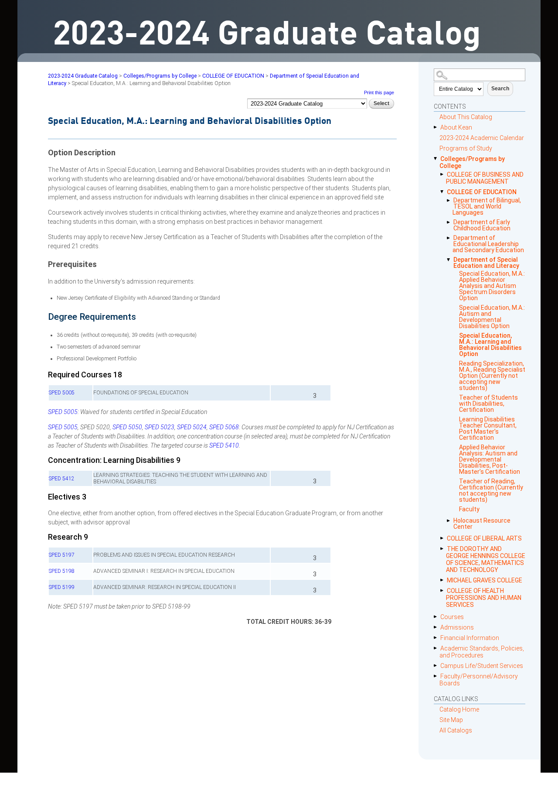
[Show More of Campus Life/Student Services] (437, 665)
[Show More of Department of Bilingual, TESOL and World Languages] (450, 200)
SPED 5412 (62, 479)
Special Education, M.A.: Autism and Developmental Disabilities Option (492, 317)
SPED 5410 (224, 445)
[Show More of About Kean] (437, 127)
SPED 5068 (224, 427)
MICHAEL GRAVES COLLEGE (484, 580)
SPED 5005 (62, 393)
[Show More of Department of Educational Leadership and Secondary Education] (450, 238)
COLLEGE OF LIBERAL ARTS (484, 538)
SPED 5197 (62, 555)
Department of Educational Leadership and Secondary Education (488, 244)
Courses (452, 616)
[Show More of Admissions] (437, 627)
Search (500, 89)
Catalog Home (459, 709)
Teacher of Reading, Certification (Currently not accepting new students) (491, 490)
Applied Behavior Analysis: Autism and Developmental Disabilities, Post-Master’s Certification (489, 459)
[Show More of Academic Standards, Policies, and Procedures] (437, 648)
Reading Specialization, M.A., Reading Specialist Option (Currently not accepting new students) (492, 375)
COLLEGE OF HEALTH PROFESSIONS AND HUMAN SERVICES (483, 597)
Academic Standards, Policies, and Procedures (481, 652)
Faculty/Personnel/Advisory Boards (478, 680)
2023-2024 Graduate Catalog (83, 76)
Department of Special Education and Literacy (486, 263)
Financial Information (469, 637)
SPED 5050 (127, 427)
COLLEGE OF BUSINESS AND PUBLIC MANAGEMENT (485, 178)
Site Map (451, 719)
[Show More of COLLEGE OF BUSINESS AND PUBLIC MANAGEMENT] (443, 174)
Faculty (469, 509)
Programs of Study (465, 148)
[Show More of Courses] (437, 616)
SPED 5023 (159, 427)
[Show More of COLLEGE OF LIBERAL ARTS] (443, 538)
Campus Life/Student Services (481, 665)
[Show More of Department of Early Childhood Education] (450, 222)
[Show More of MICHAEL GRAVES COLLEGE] (443, 580)
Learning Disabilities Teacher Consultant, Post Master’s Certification (488, 428)
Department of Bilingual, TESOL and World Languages (487, 206)
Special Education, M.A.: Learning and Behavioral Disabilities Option (490, 344)
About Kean (456, 127)
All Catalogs (455, 730)
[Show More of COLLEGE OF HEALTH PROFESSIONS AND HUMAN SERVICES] (443, 590)
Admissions (457, 627)
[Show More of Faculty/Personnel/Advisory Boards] (437, 676)
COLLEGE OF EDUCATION (482, 191)
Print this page (379, 92)
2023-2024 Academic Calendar (481, 137)
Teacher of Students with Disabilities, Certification (488, 403)
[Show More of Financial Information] (437, 637)
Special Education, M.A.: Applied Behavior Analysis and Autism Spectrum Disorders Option (492, 285)
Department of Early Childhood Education (481, 225)
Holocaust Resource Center (481, 523)
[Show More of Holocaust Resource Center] (450, 520)
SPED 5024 (192, 427)
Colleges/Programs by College (472, 162)
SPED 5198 (62, 571)
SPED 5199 (62, 587)
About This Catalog (465, 116)
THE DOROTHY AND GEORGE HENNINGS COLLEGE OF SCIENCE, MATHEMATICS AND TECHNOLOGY (485, 559)
